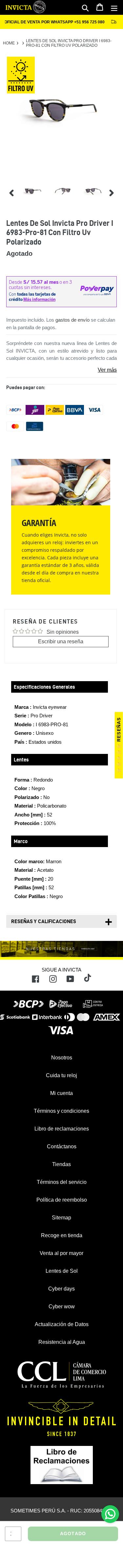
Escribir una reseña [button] (60, 641)
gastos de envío (72, 320)
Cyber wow (62, 1306)
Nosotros (61, 1057)
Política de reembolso (61, 1200)
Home (9, 43)
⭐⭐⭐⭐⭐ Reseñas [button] (118, 745)
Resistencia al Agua (61, 1342)
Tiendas (61, 1164)
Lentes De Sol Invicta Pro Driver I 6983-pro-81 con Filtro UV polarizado (69, 43)
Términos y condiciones (61, 1111)
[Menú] (114, 7)
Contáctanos (61, 1146)
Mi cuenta (61, 1093)
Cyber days (61, 1289)
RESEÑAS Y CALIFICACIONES (43, 921)
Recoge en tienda (61, 1235)
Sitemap (61, 1217)
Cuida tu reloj (61, 1075)
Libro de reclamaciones (61, 1129)
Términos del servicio (62, 1182)
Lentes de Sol (62, 1271)
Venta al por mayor (61, 1253)
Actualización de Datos (62, 1324)
